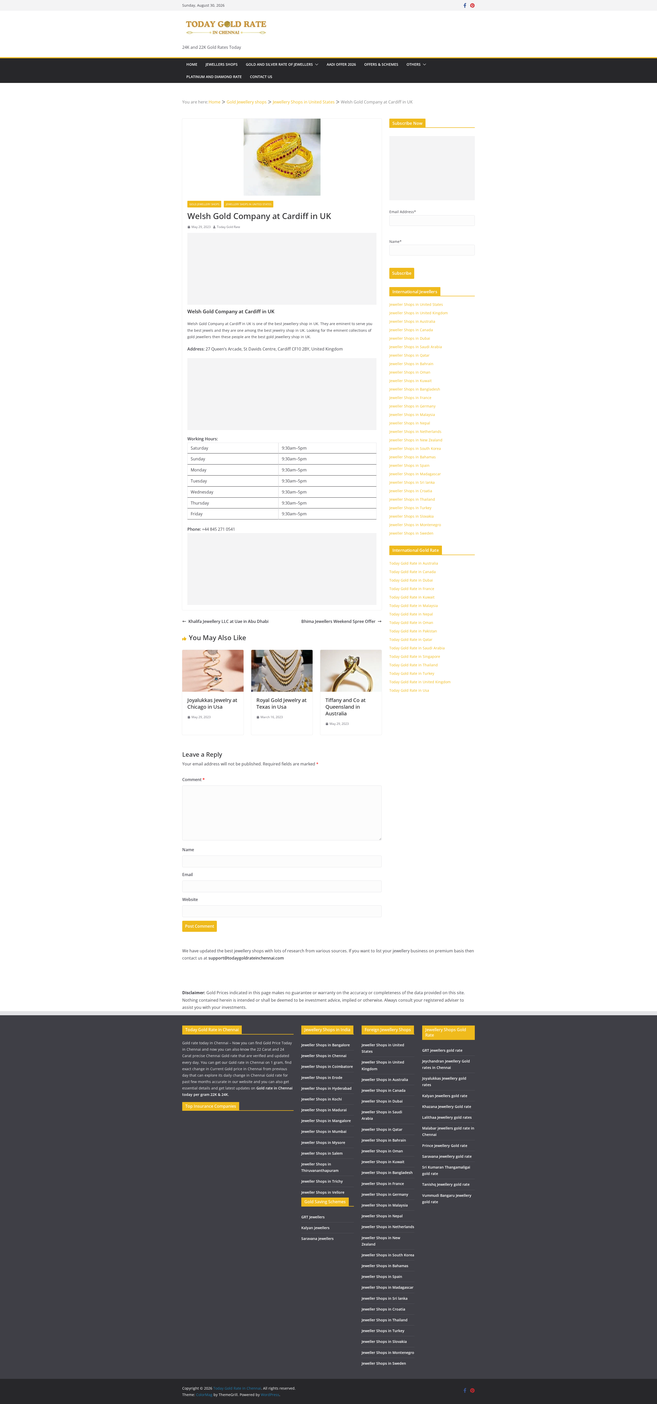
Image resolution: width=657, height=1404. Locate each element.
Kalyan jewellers (315, 1227)
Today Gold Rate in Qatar (410, 639)
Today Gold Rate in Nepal (411, 614)
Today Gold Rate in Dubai (411, 580)
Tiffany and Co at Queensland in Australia (345, 707)
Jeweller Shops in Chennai (323, 1055)
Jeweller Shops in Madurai (324, 1109)
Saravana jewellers (317, 1238)
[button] (315, 64)
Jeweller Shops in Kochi (321, 1099)
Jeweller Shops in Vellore (322, 1192)
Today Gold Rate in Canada (412, 571)
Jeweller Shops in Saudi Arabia (415, 346)
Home (191, 64)
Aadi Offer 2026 (341, 64)
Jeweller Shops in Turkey (410, 507)
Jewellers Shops (222, 64)
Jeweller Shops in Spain (409, 465)
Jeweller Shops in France (410, 397)
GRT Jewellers (313, 1217)
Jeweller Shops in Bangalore (325, 1044)
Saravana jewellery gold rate (447, 1156)
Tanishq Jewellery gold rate (446, 1184)
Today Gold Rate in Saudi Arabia (417, 648)
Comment (193, 779)
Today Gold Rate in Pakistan (413, 631)
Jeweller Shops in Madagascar (415, 473)
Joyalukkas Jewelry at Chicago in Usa (212, 703)
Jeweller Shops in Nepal (409, 423)
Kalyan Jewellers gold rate (444, 1095)
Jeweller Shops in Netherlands (415, 431)
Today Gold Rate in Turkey (411, 673)
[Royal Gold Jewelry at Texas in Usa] (282, 653)
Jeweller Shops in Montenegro (415, 524)
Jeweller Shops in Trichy (322, 1181)
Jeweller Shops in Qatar (409, 355)
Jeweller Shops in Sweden (411, 533)
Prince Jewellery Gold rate (444, 1145)
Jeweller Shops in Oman (409, 372)
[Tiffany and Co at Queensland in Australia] (351, 653)
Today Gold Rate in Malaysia (413, 605)
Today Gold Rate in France (411, 588)
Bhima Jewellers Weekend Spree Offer (338, 621)
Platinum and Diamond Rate (214, 76)
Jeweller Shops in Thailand (412, 499)
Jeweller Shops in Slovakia (411, 516)
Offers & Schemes (381, 64)
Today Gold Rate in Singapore (414, 656)
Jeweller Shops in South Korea (415, 448)
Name (188, 849)
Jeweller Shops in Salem (322, 1153)
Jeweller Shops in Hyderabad (326, 1088)
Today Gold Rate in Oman (411, 622)
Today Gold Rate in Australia (413, 563)
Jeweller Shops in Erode (321, 1077)
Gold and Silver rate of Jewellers (279, 64)
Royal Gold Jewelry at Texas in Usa (281, 703)
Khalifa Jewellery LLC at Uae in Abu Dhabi (228, 621)
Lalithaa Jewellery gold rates (447, 1117)
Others (414, 64)
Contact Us (261, 76)
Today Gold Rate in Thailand (413, 664)
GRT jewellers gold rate (442, 1050)
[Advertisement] (281, 269)
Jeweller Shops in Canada (411, 329)
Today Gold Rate (228, 227)
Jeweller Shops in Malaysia (412, 414)
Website (190, 899)
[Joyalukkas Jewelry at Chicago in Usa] (213, 653)
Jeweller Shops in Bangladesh (414, 389)
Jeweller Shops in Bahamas (412, 456)
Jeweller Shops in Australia (412, 321)
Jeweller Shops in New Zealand (415, 440)
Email (187, 874)
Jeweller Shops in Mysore (323, 1142)
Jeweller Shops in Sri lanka (412, 482)
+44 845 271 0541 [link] (218, 529)
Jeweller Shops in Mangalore (326, 1120)
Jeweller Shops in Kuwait (410, 380)
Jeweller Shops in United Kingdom (418, 312)
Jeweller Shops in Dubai (409, 338)
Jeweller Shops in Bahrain (411, 363)
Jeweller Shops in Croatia (410, 490)
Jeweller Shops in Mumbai (323, 1131)
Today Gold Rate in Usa (409, 690)
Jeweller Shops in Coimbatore (327, 1066)
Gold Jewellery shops (204, 204)
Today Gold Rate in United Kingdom (420, 681)
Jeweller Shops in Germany (412, 406)
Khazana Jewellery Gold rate (446, 1106)
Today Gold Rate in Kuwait (411, 597)
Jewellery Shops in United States (248, 204)
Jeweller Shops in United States (416, 304)
